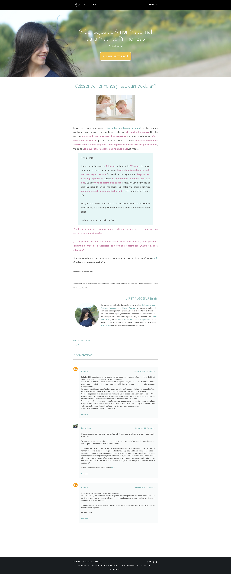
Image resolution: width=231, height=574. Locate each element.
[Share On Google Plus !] (79, 344)
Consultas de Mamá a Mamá (124, 127)
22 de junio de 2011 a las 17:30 (143, 487)
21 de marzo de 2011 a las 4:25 (144, 427)
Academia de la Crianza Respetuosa (134, 319)
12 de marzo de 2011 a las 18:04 (143, 371)
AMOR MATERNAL (88, 5)
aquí (154, 257)
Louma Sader (86, 427)
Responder (84, 414)
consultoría (106, 324)
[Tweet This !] (76, 344)
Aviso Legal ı (85, 565)
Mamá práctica (86, 340)
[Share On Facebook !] (74, 344)
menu (152, 5)
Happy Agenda (128, 307)
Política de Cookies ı (103, 565)
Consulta (76, 340)
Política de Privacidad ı (127, 565)
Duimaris (84, 371)
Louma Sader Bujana (89, 561)
